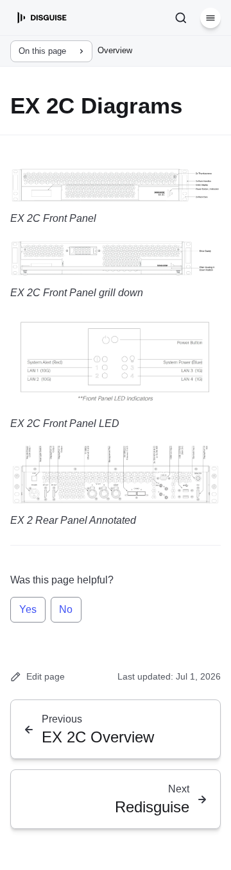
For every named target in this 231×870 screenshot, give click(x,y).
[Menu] (210, 18)
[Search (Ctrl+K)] (181, 18)
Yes (28, 609)
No (66, 609)
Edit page (45, 676)
